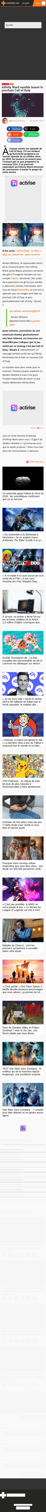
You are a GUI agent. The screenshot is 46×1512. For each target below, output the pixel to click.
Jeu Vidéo (25, 3)
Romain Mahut (19, 120)
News (11, 84)
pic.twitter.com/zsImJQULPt (25, 311)
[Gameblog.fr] (10, 3)
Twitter (15, 278)
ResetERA (23, 289)
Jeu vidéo (5, 84)
